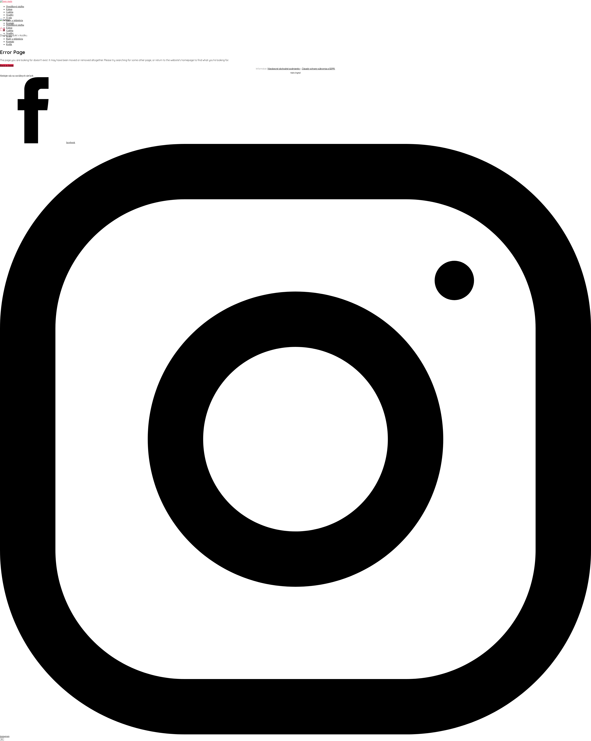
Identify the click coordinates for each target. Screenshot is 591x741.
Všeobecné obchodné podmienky (283, 69)
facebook (70, 142)
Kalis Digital (296, 73)
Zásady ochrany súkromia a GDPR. (318, 69)
